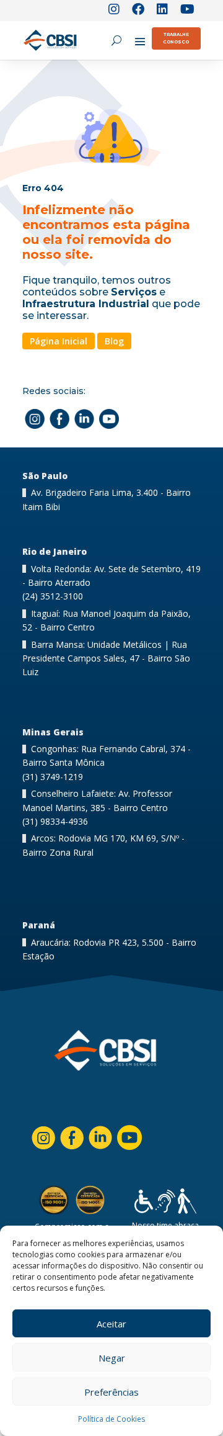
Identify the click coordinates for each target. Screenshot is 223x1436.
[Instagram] (114, 10)
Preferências (111, 1392)
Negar (111, 1358)
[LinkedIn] (162, 10)
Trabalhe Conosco (176, 38)
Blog (114, 341)
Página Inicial (58, 341)
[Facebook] (138, 10)
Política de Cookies (111, 1419)
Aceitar (111, 1323)
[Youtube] (187, 10)
